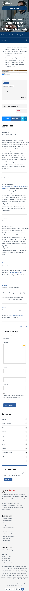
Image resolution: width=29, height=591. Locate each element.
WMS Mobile (6, 538)
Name (5, 367)
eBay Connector (7, 520)
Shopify (7, 35)
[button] (26, 3)
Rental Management (8, 527)
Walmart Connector (8, 536)
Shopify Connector (8, 532)
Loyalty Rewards (8, 523)
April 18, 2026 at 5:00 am (9, 221)
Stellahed (4, 307)
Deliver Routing (7, 518)
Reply (16, 134)
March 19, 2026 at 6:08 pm (9, 287)
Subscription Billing (7, 452)
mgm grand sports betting (16, 315)
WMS (3, 461)
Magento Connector (8, 525)
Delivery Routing (6, 423)
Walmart (4, 457)
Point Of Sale (6, 540)
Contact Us (8, 479)
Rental (3, 444)
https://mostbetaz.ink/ (16, 272)
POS (3, 440)
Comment (6, 342)
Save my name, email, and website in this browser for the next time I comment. (13, 398)
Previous (7, 92)
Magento (4, 436)
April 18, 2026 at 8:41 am (9, 179)
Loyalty (4, 431)
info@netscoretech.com (8, 563)
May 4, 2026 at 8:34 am (8, 134)
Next (22, 97)
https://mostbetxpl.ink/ (16, 295)
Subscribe (24, 326)
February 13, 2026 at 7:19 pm (10, 310)
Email (5, 376)
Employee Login (14, 8)
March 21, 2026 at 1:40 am (9, 265)
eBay (3, 427)
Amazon (4, 419)
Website (5, 384)
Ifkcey (3, 263)
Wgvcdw (4, 285)
